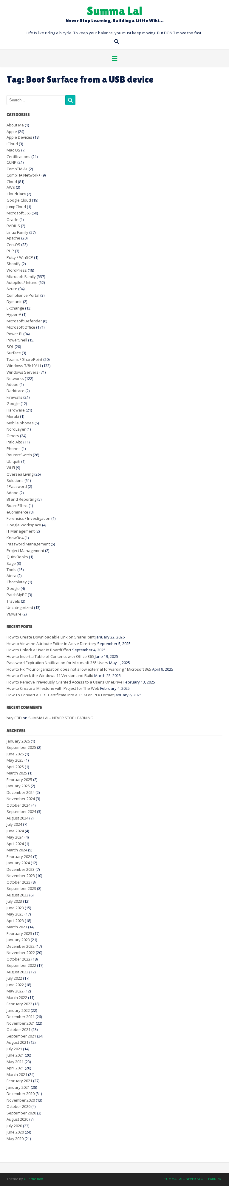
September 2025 (21, 747)
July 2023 (14, 901)
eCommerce (17, 512)
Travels (13, 601)
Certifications (18, 156)
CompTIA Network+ (24, 175)
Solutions (15, 480)
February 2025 (19, 779)
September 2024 (21, 811)
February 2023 (19, 933)
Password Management (28, 544)
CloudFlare (16, 194)
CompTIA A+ (17, 168)
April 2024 (15, 843)
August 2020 (17, 1119)
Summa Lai (114, 10)
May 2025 (15, 760)
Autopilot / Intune (22, 282)
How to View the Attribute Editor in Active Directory (51, 643)
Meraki (13, 416)
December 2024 (21, 792)
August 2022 (17, 972)
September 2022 (21, 965)
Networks (15, 378)
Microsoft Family (21, 276)
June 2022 (15, 984)
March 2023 (17, 927)
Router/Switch (19, 454)
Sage (11, 563)
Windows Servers (22, 372)
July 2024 (14, 824)
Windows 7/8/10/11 (24, 365)
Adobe (12, 384)
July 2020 (14, 1125)
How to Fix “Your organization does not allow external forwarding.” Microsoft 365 (79, 669)
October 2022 (18, 959)
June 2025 (15, 754)
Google (13, 403)
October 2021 (18, 1029)
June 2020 (15, 1132)
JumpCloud (16, 206)
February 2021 (19, 1080)
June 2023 (15, 907)
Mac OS (13, 150)
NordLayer (16, 429)
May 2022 (15, 991)
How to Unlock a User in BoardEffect (39, 649)
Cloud (12, 181)
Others (13, 435)
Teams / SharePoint (24, 359)
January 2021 (18, 1087)
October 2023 (18, 882)
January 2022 (18, 1010)
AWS (11, 187)
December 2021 (21, 1016)
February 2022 (19, 1003)
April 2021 (15, 1068)
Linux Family (17, 232)
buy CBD (14, 717)
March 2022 (17, 997)
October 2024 (18, 805)
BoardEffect (17, 505)
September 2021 (21, 1036)
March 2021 (17, 1074)
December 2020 (21, 1093)
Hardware (16, 410)
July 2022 (14, 978)
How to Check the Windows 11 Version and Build (50, 675)
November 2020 (21, 1100)
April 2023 (15, 920)
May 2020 (15, 1138)
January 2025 (18, 785)
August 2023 (17, 895)
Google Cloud (19, 200)
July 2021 (14, 1049)
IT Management (21, 531)
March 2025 (17, 773)
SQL (10, 346)
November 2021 (21, 1023)
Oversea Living (20, 474)
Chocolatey (17, 582)
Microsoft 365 (19, 213)
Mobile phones (20, 423)
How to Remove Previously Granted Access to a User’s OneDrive (65, 682)
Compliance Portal (23, 295)
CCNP (11, 162)
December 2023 (21, 869)
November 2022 (21, 952)
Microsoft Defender (24, 321)
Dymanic (14, 301)
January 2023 (18, 939)
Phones (14, 448)
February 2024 (19, 856)
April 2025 (15, 766)
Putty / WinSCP (20, 257)
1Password (17, 486)
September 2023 (21, 888)
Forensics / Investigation (28, 518)
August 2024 (17, 818)
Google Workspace (24, 525)
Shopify (14, 263)
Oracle (12, 219)
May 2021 (15, 1061)
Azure (12, 288)
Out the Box (33, 1178)
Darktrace (15, 390)
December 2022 (21, 946)
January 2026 (18, 741)
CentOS (13, 244)
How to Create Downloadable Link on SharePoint (51, 637)
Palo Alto (14, 442)
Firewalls (14, 397)
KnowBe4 (15, 537)
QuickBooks (17, 556)
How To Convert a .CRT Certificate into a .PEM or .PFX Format (60, 695)
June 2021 (15, 1055)
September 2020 (21, 1113)
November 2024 (21, 798)
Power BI (14, 333)
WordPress (17, 270)
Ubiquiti (13, 461)
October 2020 (18, 1106)
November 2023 (21, 875)
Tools (11, 569)
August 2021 (17, 1042)
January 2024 (18, 862)
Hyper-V (14, 314)
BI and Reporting (21, 499)
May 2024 (15, 837)
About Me (15, 125)
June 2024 (15, 831)
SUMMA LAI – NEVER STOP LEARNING (60, 717)
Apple (12, 131)
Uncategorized (20, 607)
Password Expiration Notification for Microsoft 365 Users (57, 662)
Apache (13, 238)
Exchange (15, 308)
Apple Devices (19, 137)
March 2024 (17, 850)
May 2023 (15, 914)
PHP (10, 250)
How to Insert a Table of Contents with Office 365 (50, 656)
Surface (14, 352)
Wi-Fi (11, 467)
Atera (11, 575)
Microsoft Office (21, 327)
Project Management (25, 550)
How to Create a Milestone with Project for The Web (53, 688)
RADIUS (13, 225)
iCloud (12, 143)
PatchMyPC (17, 594)
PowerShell (17, 340)
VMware (14, 614)
